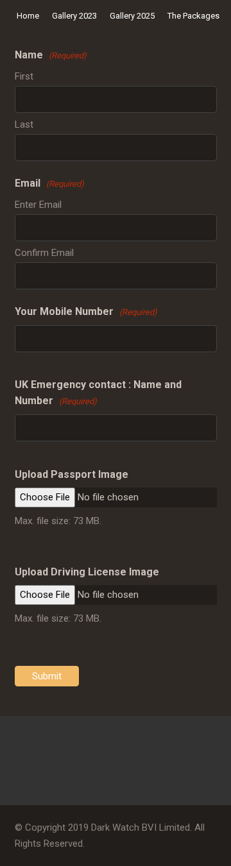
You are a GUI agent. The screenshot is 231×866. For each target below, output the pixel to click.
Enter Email (38, 204)
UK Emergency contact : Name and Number (98, 392)
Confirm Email (44, 253)
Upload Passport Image (71, 474)
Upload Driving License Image (87, 572)
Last (24, 124)
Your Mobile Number (86, 311)
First (24, 76)
